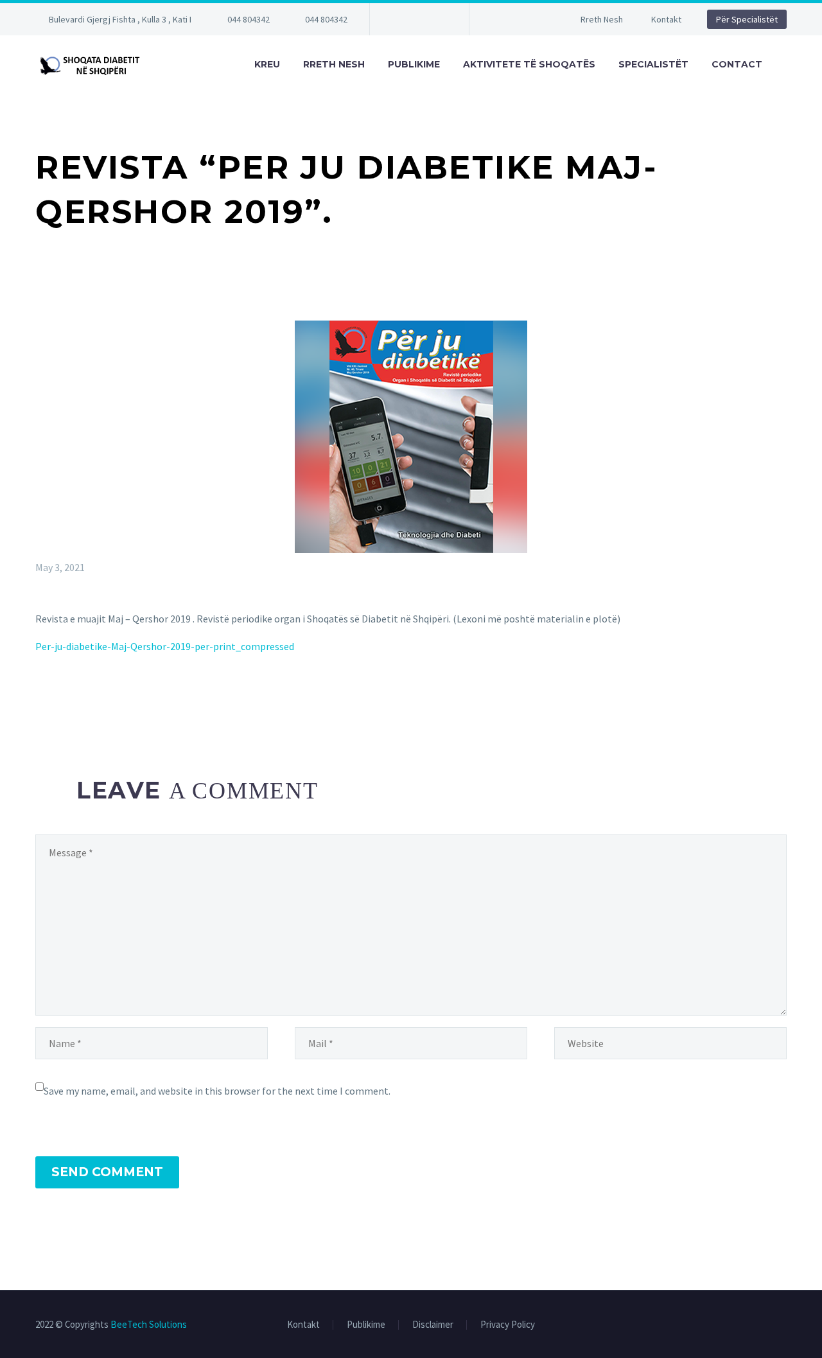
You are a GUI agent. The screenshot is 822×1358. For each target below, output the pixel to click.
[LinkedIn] (118, 698)
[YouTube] (437, 19)
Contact (737, 64)
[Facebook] (398, 19)
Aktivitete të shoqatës (529, 64)
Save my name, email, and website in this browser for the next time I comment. (217, 1090)
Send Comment (107, 1172)
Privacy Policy (507, 1325)
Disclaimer (432, 1325)
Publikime (414, 64)
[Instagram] (418, 19)
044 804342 (248, 19)
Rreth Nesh (602, 19)
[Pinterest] (81, 698)
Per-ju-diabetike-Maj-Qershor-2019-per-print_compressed (164, 646)
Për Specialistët (747, 19)
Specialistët (653, 64)
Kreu (267, 64)
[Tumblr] (99, 698)
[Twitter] (62, 698)
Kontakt (666, 19)
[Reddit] (137, 698)
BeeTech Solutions (148, 1324)
